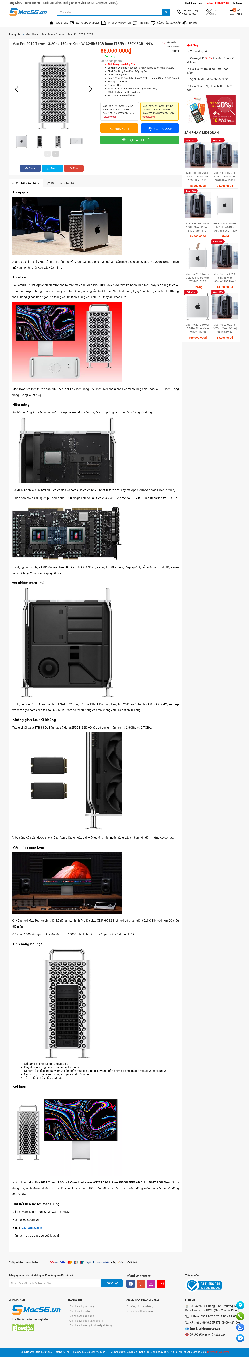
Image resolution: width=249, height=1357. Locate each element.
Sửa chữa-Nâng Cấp (169, 22)
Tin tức (193, 22)
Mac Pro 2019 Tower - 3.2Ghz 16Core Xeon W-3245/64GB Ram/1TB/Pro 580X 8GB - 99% (158, 111)
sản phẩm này (173, 44)
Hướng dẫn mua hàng (141, 1306)
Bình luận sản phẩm (63, 183)
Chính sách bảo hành (82, 1316)
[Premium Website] (218, 1352)
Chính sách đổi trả (80, 1311)
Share (32, 168)
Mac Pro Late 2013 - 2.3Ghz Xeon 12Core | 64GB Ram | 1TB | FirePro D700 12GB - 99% (198, 227)
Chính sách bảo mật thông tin (87, 1320)
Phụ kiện (144, 22)
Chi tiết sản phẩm (27, 183)
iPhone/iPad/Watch (119, 22)
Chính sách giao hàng (82, 1306)
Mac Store (62, 22)
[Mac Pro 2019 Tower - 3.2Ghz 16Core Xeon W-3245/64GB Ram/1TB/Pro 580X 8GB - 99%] (53, 92)
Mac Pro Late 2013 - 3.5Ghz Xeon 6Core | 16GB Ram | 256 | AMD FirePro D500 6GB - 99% (197, 176)
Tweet (54, 168)
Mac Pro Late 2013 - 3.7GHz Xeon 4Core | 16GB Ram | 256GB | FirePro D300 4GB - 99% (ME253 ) (225, 328)
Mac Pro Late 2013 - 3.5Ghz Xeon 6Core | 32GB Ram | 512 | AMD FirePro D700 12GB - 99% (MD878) (225, 176)
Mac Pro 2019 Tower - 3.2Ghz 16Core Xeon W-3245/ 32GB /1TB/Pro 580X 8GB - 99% (197, 277)
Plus (75, 168)
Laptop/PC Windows (88, 22)
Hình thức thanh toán (141, 1311)
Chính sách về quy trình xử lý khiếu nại (91, 1325)
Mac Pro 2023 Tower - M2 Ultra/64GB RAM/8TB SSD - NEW (225, 227)
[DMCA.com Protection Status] (23, 1327)
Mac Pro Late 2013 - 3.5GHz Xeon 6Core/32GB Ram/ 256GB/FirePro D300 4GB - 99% (225, 277)
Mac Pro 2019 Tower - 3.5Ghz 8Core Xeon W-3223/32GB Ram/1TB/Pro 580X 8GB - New (118, 111)
